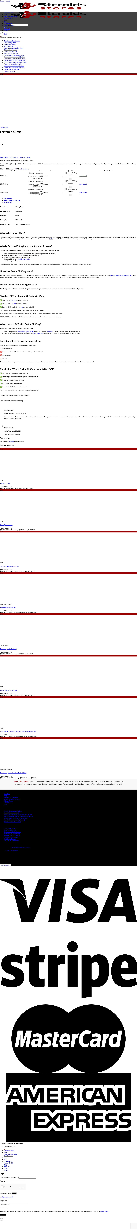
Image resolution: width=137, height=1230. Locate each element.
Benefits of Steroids (10, 830)
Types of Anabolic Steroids (12, 832)
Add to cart (83, 176)
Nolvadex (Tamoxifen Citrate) (9, 566)
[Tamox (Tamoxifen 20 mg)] (11, 683)
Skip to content (5, 1)
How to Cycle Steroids (11, 837)
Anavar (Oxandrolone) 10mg (13, 811)
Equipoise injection (10, 42)
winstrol (49, 331)
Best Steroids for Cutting (12, 835)
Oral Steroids (8, 18)
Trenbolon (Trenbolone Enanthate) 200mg (13, 773)
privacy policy (104, 1211)
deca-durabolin (38, 333)
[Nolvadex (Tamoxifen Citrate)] (11, 559)
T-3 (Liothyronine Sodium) (8, 649)
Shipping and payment (11, 797)
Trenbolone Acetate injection (13, 64)
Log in (14, 1193)
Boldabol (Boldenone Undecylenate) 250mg (18, 814)
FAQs (6, 30)
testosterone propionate (26, 331)
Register (3, 1214)
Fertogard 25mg (5, 483)
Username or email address (9, 1177)
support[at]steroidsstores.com (20, 847)
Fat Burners (8, 23)
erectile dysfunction (24, 259)
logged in (11, 441)
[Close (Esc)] (0, 1218)
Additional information (12, 200)
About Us (7, 29)
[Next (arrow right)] (2, 1220)
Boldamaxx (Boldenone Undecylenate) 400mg (18, 816)
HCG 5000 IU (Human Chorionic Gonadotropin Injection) (18, 731)
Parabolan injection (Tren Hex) (13, 48)
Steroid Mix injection (10, 51)
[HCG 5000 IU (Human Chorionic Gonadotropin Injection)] (11, 725)
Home (2, 127)
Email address (5, 1204)
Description (8, 198)
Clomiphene (25, 169)
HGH (5, 20)
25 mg (21, 307)
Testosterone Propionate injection (14, 58)
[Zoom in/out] (2, 1218)
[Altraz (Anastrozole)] (11, 518)
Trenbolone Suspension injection (14, 67)
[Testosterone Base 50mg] (11, 601)
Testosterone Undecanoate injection (15, 62)
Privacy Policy (8, 801)
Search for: (3, 34)
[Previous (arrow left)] (0, 1220)
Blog (5, 27)
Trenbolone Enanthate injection (14, 66)
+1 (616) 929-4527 (11, 850)
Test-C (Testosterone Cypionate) (14, 820)
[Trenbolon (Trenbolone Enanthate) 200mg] (23, 766)
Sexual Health (8, 25)
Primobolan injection (10, 50)
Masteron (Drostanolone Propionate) (15, 818)
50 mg (14, 303)
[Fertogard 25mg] (11, 477)
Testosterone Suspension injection (14, 60)
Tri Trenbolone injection (11, 69)
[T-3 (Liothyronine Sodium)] (23, 642)
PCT (5, 21)
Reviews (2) (8, 202)
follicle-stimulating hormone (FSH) (121, 275)
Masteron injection (10, 44)
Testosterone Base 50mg (8, 607)
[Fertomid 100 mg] (8, 144)
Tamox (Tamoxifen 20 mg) (8, 690)
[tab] (70, 198)
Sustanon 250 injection (11, 53)
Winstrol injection (9, 71)
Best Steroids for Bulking (12, 833)
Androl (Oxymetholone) (11, 813)
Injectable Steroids (10, 16)
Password (3, 1181)
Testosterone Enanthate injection (14, 57)
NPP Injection (8, 46)
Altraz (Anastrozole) (6, 525)
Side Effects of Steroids (11, 840)
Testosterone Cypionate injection (14, 55)
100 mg (13, 300)
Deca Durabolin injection (12, 41)
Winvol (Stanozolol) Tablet (12, 821)
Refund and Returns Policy (12, 799)
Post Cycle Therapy (10, 839)
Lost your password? (6, 1197)
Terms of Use (8, 803)
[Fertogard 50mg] (8, 154)
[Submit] (0, 36)
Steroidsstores (9, 13)
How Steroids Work (10, 828)
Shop (5, 14)
